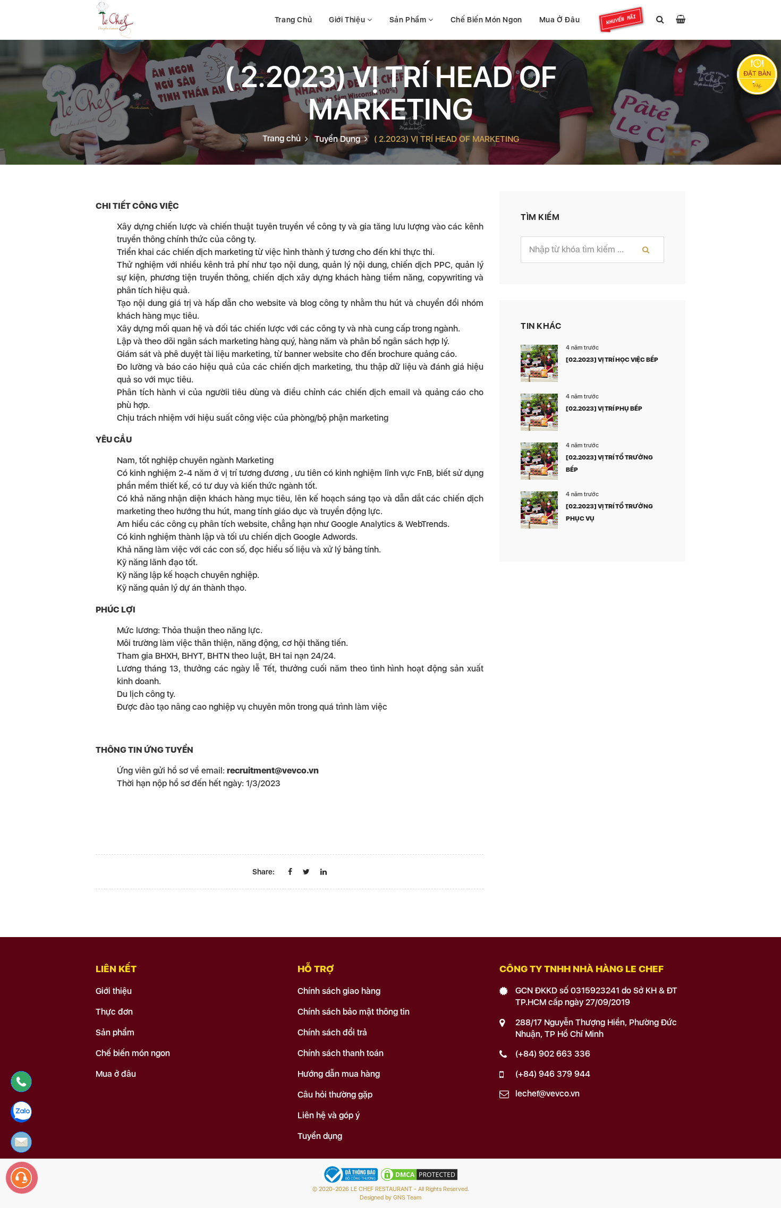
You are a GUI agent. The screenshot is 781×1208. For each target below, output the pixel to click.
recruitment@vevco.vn (273, 770)
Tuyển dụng (320, 1136)
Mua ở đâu (559, 19)
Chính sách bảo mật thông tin (354, 1012)
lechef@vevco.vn (547, 1093)
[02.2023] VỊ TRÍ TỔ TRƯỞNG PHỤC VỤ (609, 512)
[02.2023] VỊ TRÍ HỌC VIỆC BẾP (612, 359)
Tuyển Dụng (337, 139)
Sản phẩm (408, 19)
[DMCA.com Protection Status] (419, 1174)
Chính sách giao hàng (339, 991)
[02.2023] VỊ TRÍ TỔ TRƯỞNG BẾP (609, 463)
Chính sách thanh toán (341, 1053)
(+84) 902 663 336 (552, 1054)
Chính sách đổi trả (332, 1032)
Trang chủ (293, 19)
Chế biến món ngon (486, 19)
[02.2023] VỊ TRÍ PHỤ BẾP (604, 408)
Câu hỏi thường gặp (335, 1095)
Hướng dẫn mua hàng (339, 1074)
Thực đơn (114, 1012)
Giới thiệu (348, 19)
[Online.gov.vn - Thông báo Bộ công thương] (351, 1174)
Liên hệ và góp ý (329, 1115)
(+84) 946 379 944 (552, 1074)
